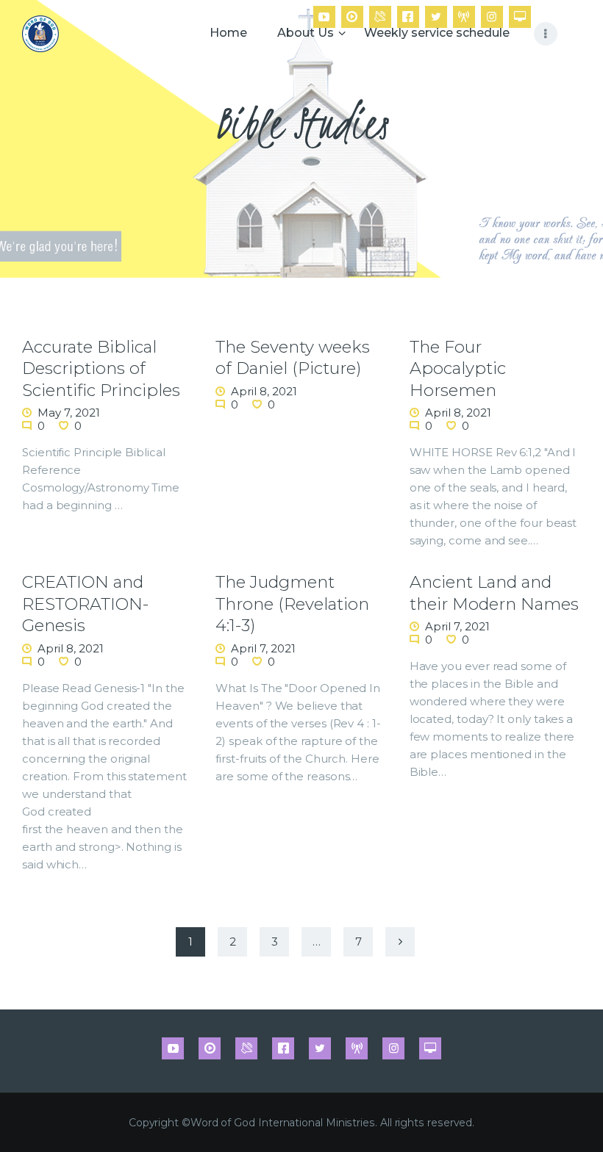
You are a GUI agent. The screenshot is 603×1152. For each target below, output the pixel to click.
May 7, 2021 (69, 413)
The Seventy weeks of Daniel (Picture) (292, 357)
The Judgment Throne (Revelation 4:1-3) (292, 604)
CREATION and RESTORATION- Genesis (85, 604)
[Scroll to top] (577, 1116)
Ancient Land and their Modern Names (494, 592)
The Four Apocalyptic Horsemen (458, 368)
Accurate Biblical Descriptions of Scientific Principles (101, 368)
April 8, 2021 (264, 391)
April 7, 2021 (263, 648)
